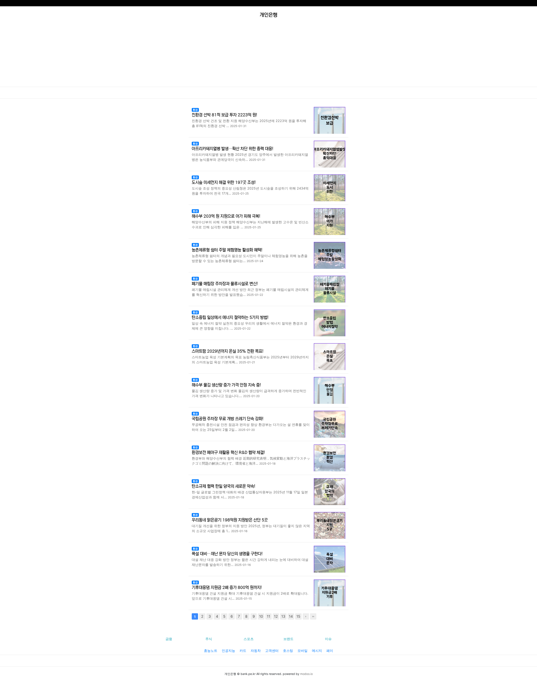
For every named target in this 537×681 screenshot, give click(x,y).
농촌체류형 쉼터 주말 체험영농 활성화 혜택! (227, 250)
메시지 (317, 651)
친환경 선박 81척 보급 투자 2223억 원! (224, 115)
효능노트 (210, 651)
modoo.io (306, 674)
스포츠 (249, 639)
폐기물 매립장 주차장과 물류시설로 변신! (225, 283)
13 (283, 616)
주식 (208, 639)
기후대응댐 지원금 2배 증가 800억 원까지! (227, 587)
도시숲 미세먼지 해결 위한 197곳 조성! (224, 182)
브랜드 (288, 639)
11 (268, 616)
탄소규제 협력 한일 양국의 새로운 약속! (223, 486)
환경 (195, 109)
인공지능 (228, 651)
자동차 (256, 651)
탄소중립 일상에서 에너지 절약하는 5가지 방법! (230, 317)
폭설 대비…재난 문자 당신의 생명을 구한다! (227, 553)
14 (291, 616)
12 (276, 616)
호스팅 (288, 651)
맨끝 (313, 616)
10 (261, 616)
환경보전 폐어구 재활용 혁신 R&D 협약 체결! (228, 452)
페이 (329, 651)
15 (298, 616)
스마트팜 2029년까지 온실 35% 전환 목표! (227, 351)
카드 (243, 651)
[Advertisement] (268, 55)
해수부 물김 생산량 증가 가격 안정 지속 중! (226, 385)
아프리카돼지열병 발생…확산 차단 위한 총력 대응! (232, 148)
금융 (169, 639)
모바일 (302, 651)
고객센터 (272, 651)
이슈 (328, 639)
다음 (306, 616)
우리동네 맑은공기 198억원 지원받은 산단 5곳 (230, 520)
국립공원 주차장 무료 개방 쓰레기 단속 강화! (227, 418)
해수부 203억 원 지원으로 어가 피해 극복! (226, 216)
